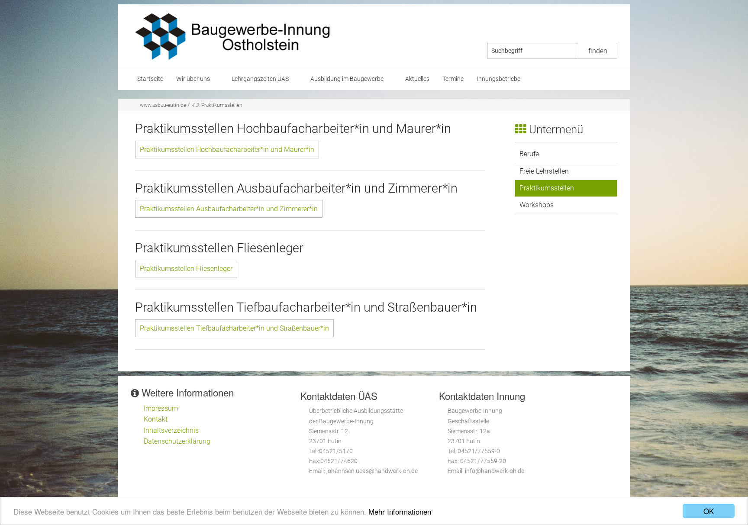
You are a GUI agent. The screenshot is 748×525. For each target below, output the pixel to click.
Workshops (536, 205)
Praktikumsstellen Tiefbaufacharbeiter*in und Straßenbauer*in (234, 328)
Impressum (161, 408)
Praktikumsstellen (216, 105)
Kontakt (156, 419)
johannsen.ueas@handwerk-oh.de (372, 471)
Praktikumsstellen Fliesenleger (186, 268)
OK (708, 511)
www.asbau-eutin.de (163, 105)
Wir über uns (193, 79)
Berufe (529, 154)
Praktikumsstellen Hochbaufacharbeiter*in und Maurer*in (227, 149)
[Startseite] (232, 36)
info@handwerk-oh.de (494, 471)
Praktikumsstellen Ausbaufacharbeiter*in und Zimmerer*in (229, 209)
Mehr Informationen (399, 511)
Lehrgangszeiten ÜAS (260, 79)
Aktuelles (417, 79)
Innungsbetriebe (498, 79)
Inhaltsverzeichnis (171, 430)
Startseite (150, 79)
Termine (453, 79)
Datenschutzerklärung (177, 441)
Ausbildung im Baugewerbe (347, 79)
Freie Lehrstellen (544, 171)
